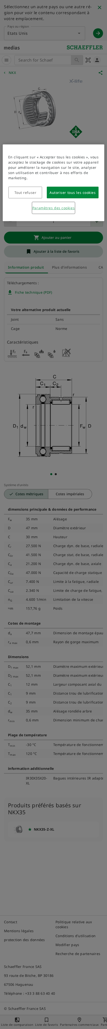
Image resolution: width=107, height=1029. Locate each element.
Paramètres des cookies (53, 208)
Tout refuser (25, 192)
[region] (54, 182)
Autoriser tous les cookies (73, 192)
